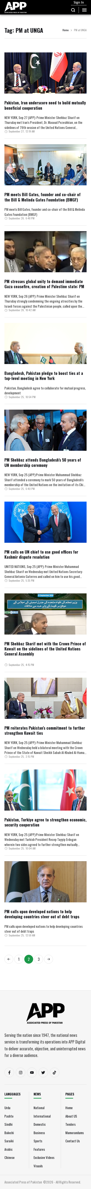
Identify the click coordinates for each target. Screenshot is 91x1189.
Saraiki (9, 1140)
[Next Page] (48, 959)
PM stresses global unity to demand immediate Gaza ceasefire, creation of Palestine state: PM (44, 283)
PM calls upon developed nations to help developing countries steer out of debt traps (41, 914)
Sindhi (8, 1124)
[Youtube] (32, 1072)
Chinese (9, 1157)
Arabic (8, 1149)
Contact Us (72, 1140)
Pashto (8, 1116)
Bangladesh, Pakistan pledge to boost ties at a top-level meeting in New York (43, 375)
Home (66, 30)
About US (71, 1116)
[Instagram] (20, 1072)
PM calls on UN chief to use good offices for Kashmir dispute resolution (41, 554)
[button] (73, 10)
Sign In (79, 2)
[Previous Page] (8, 959)
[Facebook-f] (9, 1072)
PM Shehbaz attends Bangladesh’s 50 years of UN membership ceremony (42, 462)
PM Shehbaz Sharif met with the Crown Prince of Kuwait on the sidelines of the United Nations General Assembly (45, 649)
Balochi (9, 1132)
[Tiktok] (54, 1072)
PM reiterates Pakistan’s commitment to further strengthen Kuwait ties (44, 730)
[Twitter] (43, 1072)
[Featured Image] (45, 85)
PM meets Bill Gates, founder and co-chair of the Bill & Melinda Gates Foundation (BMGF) (42, 197)
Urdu (7, 1107)
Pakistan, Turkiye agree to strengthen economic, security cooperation (45, 822)
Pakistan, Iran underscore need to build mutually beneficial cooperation (45, 105)
